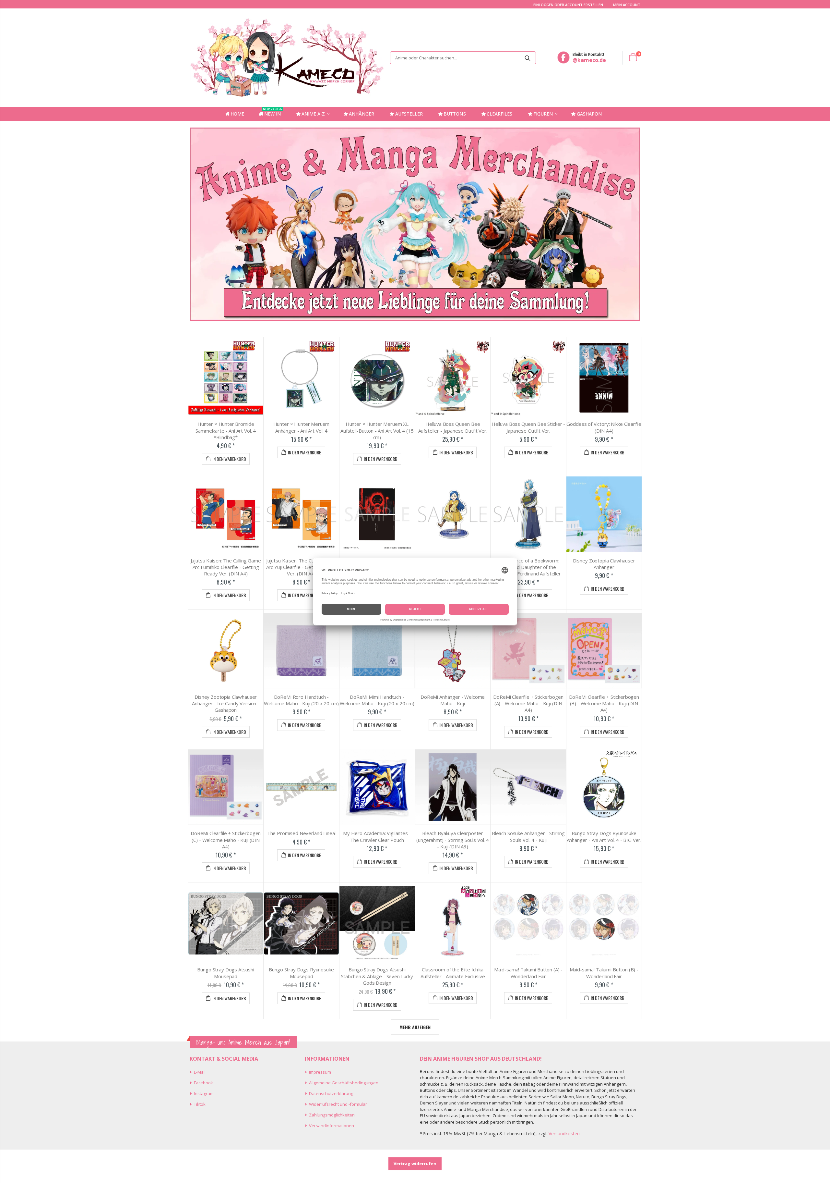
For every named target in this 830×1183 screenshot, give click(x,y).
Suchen (527, 58)
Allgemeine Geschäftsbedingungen (343, 1083)
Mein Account (626, 4)
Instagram (204, 1093)
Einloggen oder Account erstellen (568, 4)
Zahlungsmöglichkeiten (332, 1115)
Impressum (320, 1072)
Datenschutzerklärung (331, 1093)
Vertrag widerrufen (415, 1163)
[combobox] (463, 58)
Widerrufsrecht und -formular (338, 1104)
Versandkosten (564, 1133)
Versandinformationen (331, 1125)
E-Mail (200, 1072)
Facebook (203, 1083)
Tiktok (200, 1104)
